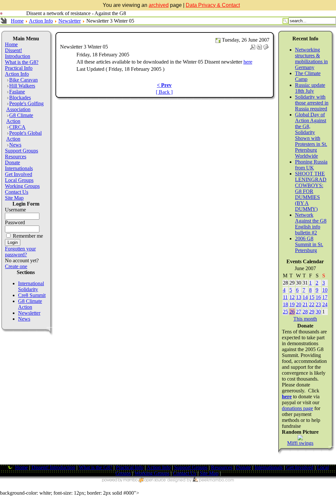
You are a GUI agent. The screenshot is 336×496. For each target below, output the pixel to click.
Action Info (41, 21)
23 (318, 304)
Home (17, 21)
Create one (16, 266)
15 (311, 297)
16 (318, 297)
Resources (15, 156)
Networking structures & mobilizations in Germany (311, 58)
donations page (297, 408)
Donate (12, 162)
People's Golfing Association (25, 106)
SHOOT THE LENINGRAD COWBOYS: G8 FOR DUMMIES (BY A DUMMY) (310, 191)
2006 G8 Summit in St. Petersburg (309, 244)
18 (285, 304)
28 (305, 311)
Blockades (20, 97)
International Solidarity (31, 286)
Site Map (14, 198)
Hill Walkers (22, 86)
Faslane (17, 91)
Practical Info (18, 68)
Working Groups (22, 186)
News (15, 145)
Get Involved (18, 174)
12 (292, 297)
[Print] (259, 45)
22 (311, 304)
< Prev (164, 85)
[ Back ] (164, 92)
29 (311, 311)
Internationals (19, 168)
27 (298, 311)
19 (292, 304)
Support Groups (21, 150)
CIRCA (17, 127)
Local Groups (19, 180)
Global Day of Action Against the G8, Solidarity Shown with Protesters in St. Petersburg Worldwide (311, 135)
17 (324, 297)
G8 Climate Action (19, 118)
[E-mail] (265, 45)
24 (324, 304)
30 (318, 311)
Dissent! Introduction (17, 53)
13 (298, 297)
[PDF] (252, 45)
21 (305, 304)
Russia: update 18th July (310, 88)
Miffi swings (300, 443)
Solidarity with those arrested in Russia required (311, 102)
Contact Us (16, 192)
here (247, 62)
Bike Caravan (23, 80)
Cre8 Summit (32, 295)
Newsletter (69, 21)
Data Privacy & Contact (213, 5)
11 (285, 297)
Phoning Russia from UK (311, 164)
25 (285, 311)
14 (305, 297)
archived (159, 5)
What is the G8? (21, 62)
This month (305, 319)
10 (324, 290)
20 (298, 304)
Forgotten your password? (20, 251)
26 (292, 311)
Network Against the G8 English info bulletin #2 (310, 223)
